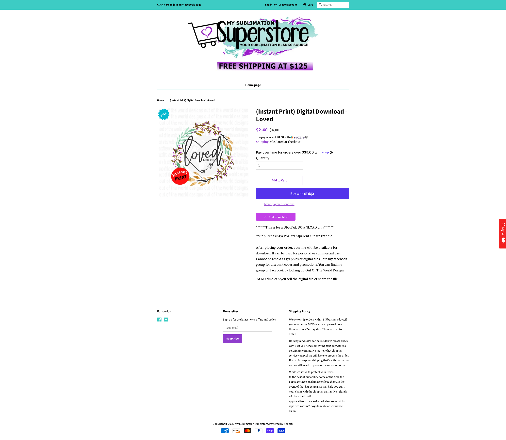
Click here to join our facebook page (179, 5)
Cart (310, 5)
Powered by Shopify (281, 424)
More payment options (279, 204)
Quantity (262, 158)
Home (160, 100)
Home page (253, 85)
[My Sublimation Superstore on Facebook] (159, 320)
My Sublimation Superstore (251, 424)
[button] (302, 137)
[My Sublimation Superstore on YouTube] (166, 320)
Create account (288, 5)
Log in (268, 5)
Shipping (262, 141)
